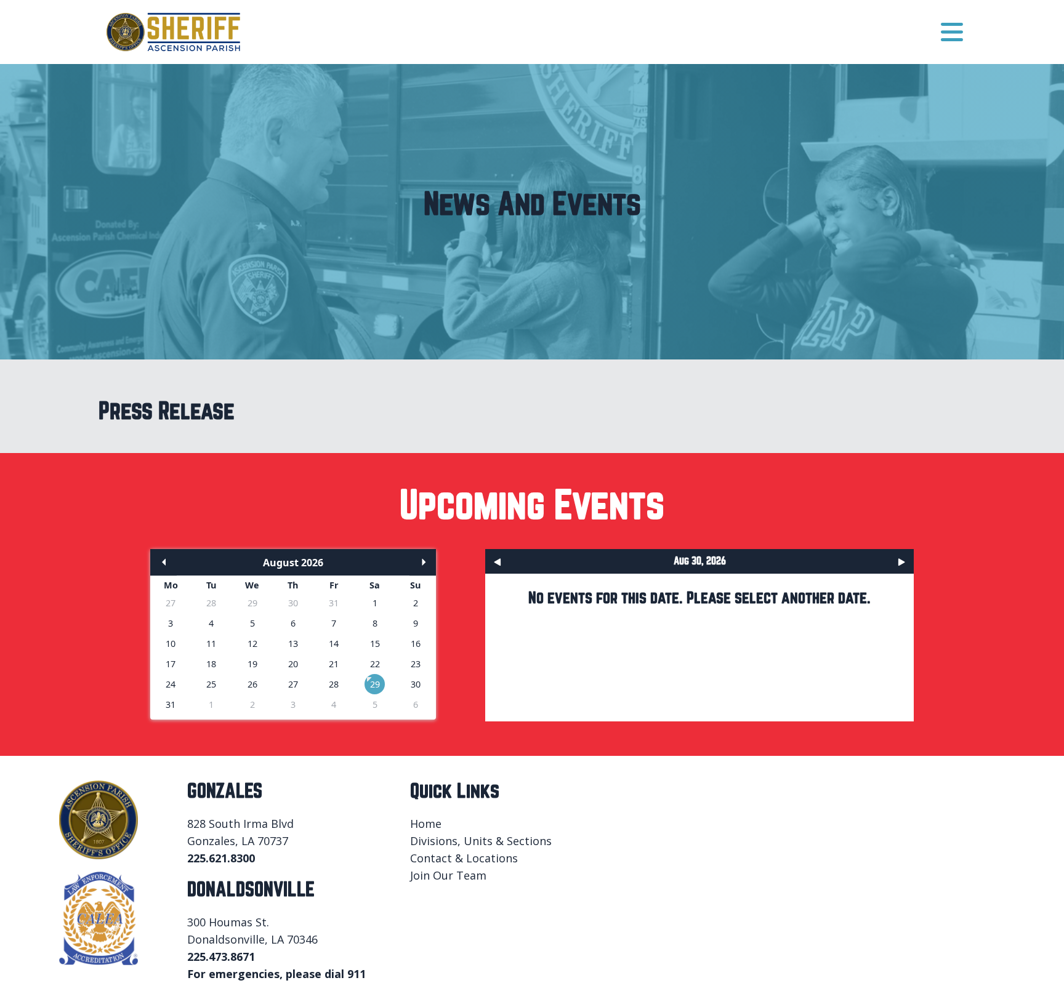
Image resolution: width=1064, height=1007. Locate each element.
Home (425, 823)
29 (252, 603)
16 (416, 643)
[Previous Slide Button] (498, 561)
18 (211, 664)
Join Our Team (448, 875)
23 (416, 664)
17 (170, 664)
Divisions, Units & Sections (481, 840)
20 (293, 664)
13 (293, 643)
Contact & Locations (464, 858)
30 (293, 603)
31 (334, 603)
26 (252, 684)
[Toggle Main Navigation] (952, 32)
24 (170, 684)
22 (375, 664)
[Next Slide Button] (900, 561)
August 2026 (293, 562)
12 (252, 643)
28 (211, 603)
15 (375, 643)
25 (211, 684)
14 (334, 643)
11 (211, 643)
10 (170, 643)
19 (252, 664)
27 (170, 603)
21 (334, 664)
